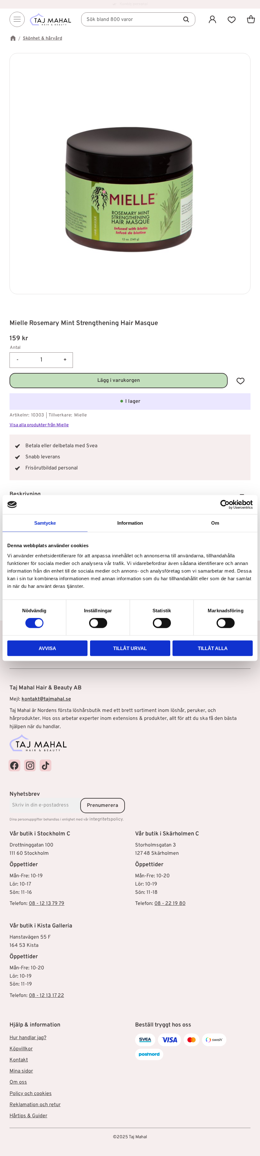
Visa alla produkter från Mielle (39, 425)
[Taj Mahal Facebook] (14, 765)
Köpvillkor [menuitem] (21, 1049)
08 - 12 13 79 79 (46, 903)
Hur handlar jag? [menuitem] (28, 1038)
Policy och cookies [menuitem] (31, 1094)
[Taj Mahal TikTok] (45, 765)
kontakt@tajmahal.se (46, 699)
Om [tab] (215, 523)
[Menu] (17, 19)
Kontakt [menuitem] (19, 1060)
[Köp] (119, 380)
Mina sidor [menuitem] (21, 1071)
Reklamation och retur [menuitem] (35, 1105)
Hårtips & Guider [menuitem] (28, 1116)
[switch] (98, 623)
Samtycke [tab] (45, 523)
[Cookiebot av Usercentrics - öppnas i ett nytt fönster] (225, 504)
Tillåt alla (213, 648)
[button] (231, 19)
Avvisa (47, 648)
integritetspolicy (106, 819)
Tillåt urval (130, 648)
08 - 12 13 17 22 (46, 996)
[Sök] (186, 19)
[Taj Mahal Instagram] (30, 765)
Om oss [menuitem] (18, 1082)
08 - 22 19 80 (169, 903)
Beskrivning (26, 494)
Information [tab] (130, 523)
